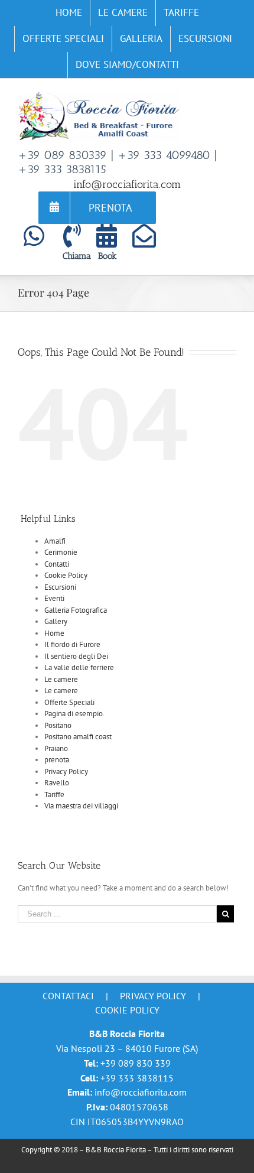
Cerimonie (60, 552)
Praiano (56, 748)
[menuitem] (69, 13)
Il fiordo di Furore (72, 644)
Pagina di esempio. (74, 714)
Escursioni (60, 587)
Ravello (56, 783)
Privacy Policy (66, 771)
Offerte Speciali (69, 702)
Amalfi (55, 541)
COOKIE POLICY (127, 1010)
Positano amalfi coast (78, 737)
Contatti (56, 564)
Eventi (54, 598)
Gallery (55, 621)
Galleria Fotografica (75, 610)
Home (54, 633)
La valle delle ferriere (79, 667)
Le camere (61, 679)
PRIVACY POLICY (153, 996)
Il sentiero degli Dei (76, 656)
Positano (57, 725)
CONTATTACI (68, 996)
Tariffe (54, 794)
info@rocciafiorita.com (127, 184)
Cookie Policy (65, 575)
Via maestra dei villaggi (81, 806)
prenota (56, 760)
